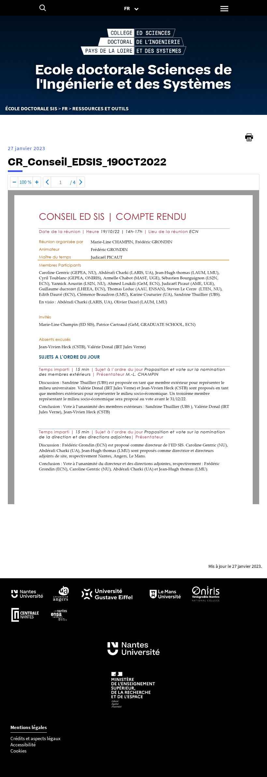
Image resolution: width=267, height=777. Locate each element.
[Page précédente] (47, 182)
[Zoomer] (37, 182)
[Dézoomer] (14, 182)
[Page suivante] (81, 182)
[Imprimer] (249, 137)
